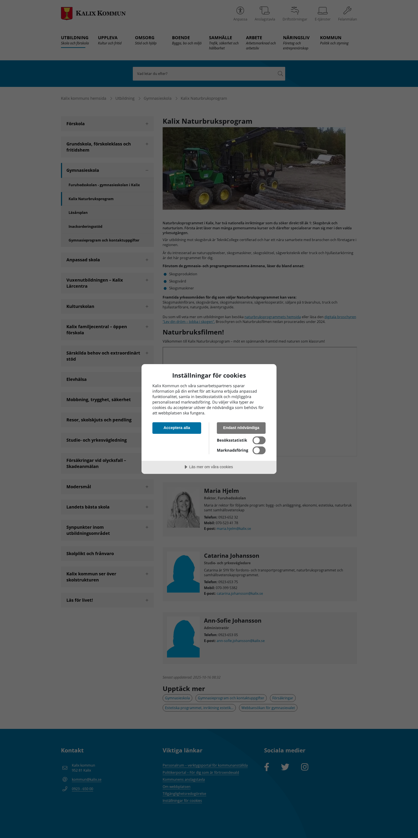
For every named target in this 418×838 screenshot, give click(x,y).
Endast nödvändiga (241, 428)
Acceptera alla (176, 428)
